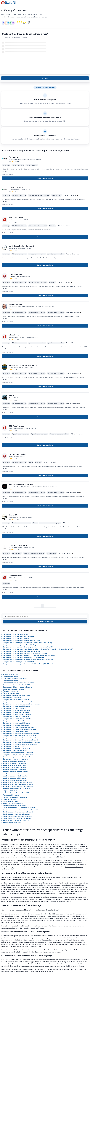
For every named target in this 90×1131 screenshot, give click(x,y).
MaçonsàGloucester (10, 791)
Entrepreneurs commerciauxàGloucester (16, 700)
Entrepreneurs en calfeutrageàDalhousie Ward (18, 662)
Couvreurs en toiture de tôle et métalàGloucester (19, 685)
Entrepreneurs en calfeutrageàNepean (16, 638)
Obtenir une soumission (45, 178)
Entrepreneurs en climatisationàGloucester (17, 714)
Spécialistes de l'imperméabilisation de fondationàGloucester (23, 810)
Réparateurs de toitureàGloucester (14, 805)
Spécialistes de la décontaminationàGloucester (18, 812)
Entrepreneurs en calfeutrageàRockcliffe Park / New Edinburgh (23, 657)
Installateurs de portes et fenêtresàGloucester (18, 784)
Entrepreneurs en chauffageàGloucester (16, 712)
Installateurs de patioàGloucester (14, 774)
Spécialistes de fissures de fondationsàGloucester (19, 808)
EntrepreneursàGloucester (12, 697)
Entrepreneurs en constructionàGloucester (17, 719)
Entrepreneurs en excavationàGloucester (16, 723)
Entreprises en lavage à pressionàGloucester (18, 755)
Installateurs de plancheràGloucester (15, 780)
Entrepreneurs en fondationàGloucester (16, 725)
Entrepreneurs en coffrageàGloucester (16, 717)
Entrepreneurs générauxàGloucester (15, 750)
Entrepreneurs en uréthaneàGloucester (16, 746)
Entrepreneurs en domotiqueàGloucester (16, 721)
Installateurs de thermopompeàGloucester (17, 789)
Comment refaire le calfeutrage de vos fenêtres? (28, 928)
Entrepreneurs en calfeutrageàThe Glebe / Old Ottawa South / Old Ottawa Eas (28, 664)
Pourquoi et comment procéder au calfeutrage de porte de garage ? (30, 972)
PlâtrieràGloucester (9, 799)
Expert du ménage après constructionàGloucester (19, 757)
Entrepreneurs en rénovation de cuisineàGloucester (20, 736)
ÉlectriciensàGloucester (11, 693)
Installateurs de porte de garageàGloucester (17, 782)
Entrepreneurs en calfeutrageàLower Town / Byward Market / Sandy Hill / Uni (28, 660)
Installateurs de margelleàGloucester (15, 772)
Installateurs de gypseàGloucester (14, 769)
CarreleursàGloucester (10, 676)
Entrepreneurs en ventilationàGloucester (16, 748)
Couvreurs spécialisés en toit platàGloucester (18, 687)
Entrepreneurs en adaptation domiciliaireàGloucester (20, 702)
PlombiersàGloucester (10, 801)
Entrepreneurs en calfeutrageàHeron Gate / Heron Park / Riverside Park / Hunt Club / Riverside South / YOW (38, 649)
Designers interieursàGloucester (14, 689)
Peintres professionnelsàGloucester (15, 797)
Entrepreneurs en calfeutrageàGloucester (17, 710)
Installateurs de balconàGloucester (14, 765)
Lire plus (4, 171)
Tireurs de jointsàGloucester (12, 822)
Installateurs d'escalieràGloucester (14, 761)
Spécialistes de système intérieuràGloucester (18, 816)
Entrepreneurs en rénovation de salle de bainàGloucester (22, 742)
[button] (87, 2)
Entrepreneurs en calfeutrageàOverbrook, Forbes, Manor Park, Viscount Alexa (29, 655)
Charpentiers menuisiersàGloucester (15, 678)
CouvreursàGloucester (10, 681)
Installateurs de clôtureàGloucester (14, 767)
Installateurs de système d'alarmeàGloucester (18, 786)
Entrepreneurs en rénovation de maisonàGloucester (20, 738)
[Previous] (35, 606)
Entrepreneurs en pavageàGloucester (15, 731)
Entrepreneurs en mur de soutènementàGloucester (20, 729)
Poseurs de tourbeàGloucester (13, 803)
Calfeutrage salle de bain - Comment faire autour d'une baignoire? (39, 952)
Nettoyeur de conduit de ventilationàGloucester (18, 793)
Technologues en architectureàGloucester (17, 820)
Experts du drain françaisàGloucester (15, 759)
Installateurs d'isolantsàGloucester (14, 763)
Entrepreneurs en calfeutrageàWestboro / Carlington (20, 645)
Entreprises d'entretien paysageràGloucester (18, 753)
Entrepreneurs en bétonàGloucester (15, 708)
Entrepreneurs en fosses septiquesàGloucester (18, 727)
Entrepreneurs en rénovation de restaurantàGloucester (21, 740)
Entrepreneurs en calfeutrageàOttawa (15, 634)
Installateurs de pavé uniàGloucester (15, 776)
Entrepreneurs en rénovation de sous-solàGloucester (20, 744)
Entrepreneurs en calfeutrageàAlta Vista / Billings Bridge (21, 651)
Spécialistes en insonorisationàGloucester (17, 818)
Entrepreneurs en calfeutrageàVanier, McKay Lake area (21, 640)
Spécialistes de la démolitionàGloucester (16, 814)
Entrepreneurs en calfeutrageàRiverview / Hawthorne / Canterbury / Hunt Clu (28, 647)
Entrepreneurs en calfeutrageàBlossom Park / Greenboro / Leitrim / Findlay (27, 643)
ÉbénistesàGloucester (10, 691)
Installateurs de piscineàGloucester (14, 778)
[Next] (54, 606)
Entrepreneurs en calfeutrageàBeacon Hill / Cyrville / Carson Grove (25, 653)
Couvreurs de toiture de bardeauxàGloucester (18, 683)
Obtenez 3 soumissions (45, 622)
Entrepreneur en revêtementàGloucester (16, 695)
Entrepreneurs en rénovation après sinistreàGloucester (21, 733)
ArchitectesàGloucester (11, 674)
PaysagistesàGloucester (11, 795)
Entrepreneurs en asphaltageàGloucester (16, 706)
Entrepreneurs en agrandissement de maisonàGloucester (22, 704)
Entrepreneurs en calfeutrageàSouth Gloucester (19, 636)
